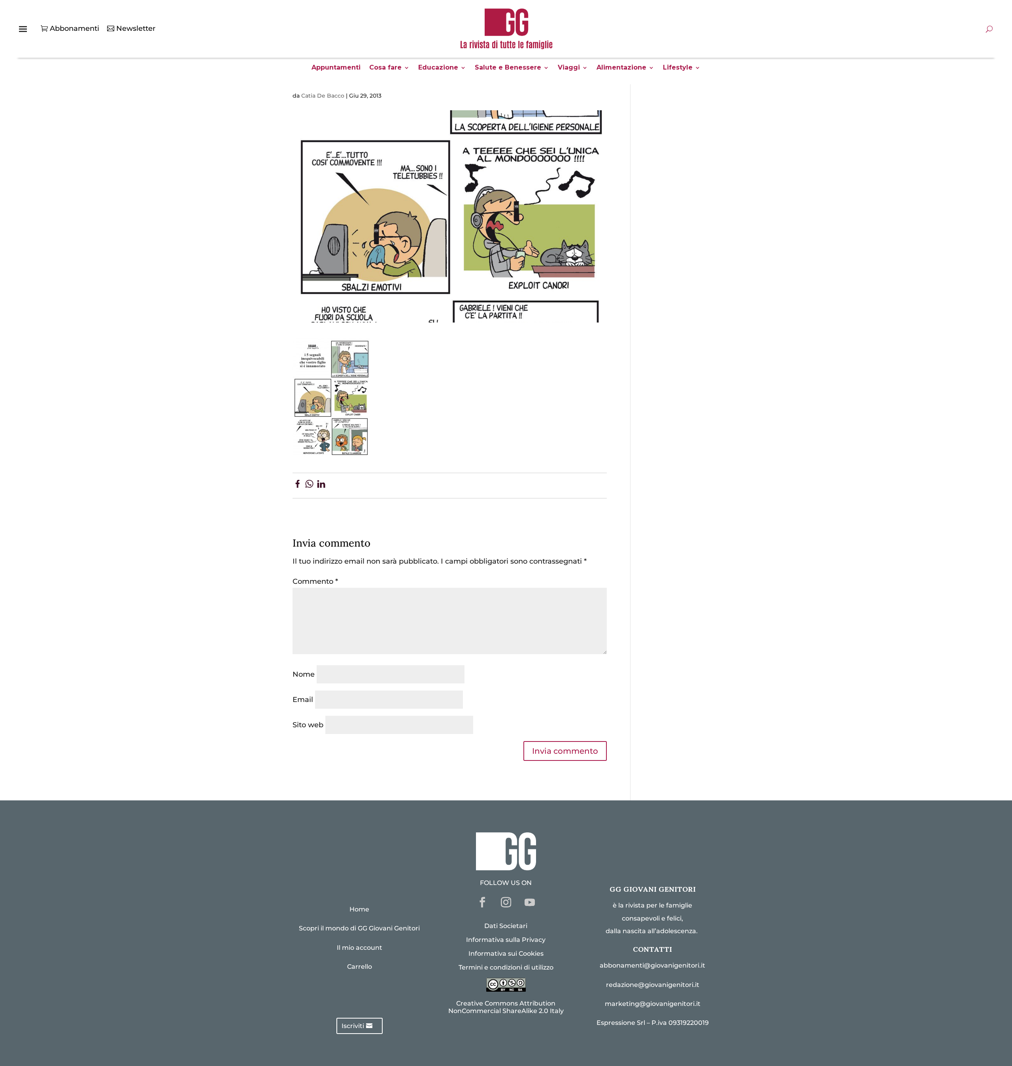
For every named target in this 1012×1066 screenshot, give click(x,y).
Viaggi (569, 68)
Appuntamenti (336, 68)
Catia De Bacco (322, 95)
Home (359, 909)
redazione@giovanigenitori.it (652, 985)
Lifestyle (678, 68)
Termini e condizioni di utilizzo (506, 967)
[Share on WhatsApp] (309, 485)
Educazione (438, 68)
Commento (315, 581)
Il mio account (359, 947)
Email (303, 699)
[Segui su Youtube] (529, 902)
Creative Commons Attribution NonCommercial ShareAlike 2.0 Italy (506, 1007)
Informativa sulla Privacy (506, 939)
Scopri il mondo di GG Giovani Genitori (359, 928)
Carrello (359, 966)
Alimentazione (621, 68)
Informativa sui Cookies (506, 953)
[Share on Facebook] (297, 485)
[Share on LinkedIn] (321, 485)
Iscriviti (353, 1026)
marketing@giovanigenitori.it (652, 1004)
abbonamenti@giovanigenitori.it (652, 965)
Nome (304, 674)
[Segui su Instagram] (506, 902)
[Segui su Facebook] (482, 902)
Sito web (308, 725)
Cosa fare (385, 68)
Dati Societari (505, 926)
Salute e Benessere (508, 68)
